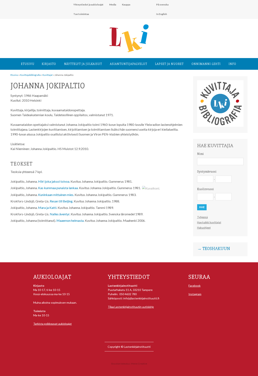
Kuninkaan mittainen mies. (56, 195)
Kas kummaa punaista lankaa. (58, 188)
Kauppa (126, 4)
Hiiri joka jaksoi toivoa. (54, 181)
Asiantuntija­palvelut (128, 64)
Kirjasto (49, 64)
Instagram (194, 294)
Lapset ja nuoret (169, 64)
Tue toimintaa (81, 14)
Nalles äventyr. (60, 214)
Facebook (194, 285)
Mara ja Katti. (47, 207)
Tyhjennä (202, 217)
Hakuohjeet (204, 227)
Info (232, 64)
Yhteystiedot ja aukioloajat (88, 4)
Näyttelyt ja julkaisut (83, 64)
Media (112, 4)
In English (161, 14)
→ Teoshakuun (213, 248)
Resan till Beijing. (61, 201)
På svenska (162, 4)
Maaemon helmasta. (70, 220)
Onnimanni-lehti (206, 64)
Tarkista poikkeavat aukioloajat (52, 323)
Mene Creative (139, 363)
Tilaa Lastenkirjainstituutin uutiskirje (131, 306)
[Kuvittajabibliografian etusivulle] (220, 125)
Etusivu (27, 64)
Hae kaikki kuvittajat (209, 222)
